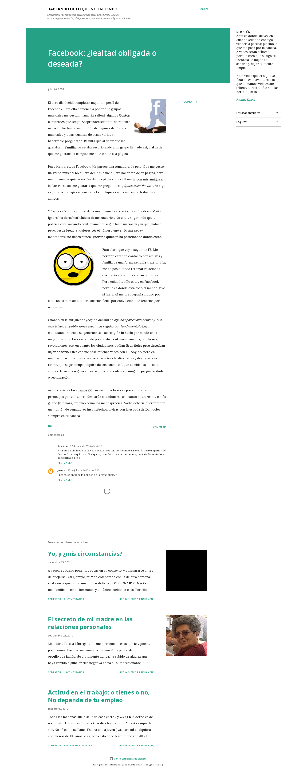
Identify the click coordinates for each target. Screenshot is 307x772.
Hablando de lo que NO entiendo (82, 9)
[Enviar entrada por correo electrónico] (50, 427)
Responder (65, 462)
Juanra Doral (245, 100)
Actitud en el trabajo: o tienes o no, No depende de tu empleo (99, 696)
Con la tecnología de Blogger (129, 758)
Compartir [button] (190, 101)
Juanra (61, 470)
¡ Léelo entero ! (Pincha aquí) (136, 599)
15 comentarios (74, 672)
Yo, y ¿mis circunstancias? (85, 554)
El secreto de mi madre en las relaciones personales (90, 623)
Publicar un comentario (79, 745)
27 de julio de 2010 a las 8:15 (83, 470)
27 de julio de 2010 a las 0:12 (86, 446)
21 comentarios (74, 599)
